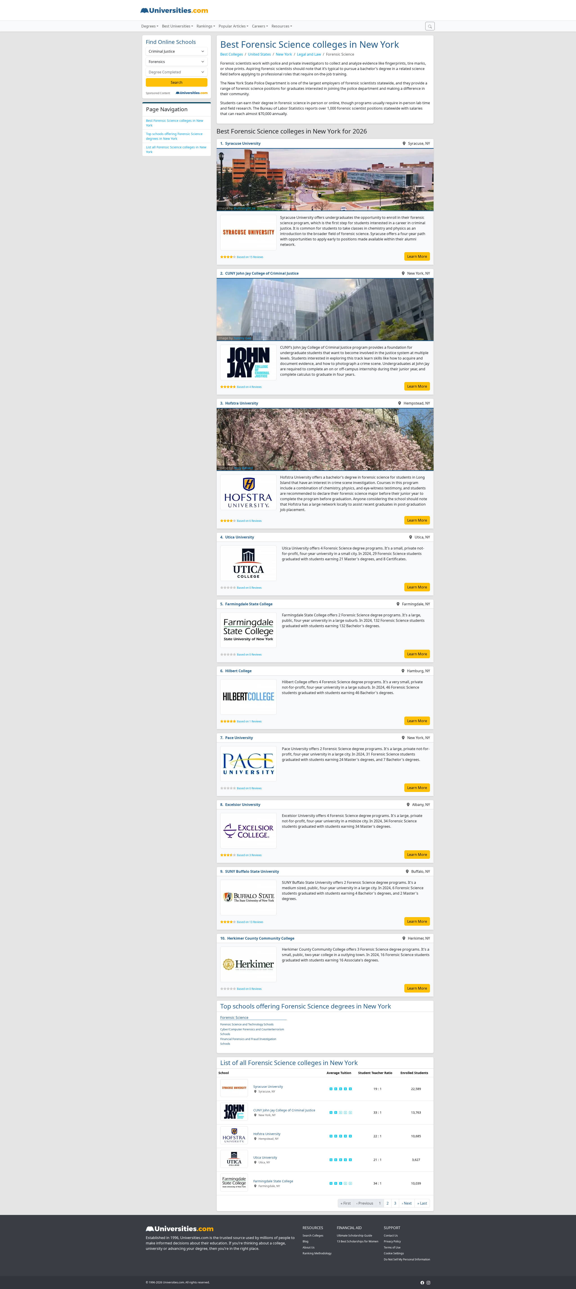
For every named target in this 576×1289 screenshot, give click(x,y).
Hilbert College (238, 670)
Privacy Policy (392, 1241)
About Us (309, 1247)
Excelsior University (242, 804)
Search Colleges (313, 1235)
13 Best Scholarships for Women (357, 1241)
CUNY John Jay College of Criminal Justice (262, 273)
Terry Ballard (243, 468)
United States (259, 54)
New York (284, 54)
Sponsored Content (158, 93)
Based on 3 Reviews (249, 855)
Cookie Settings (394, 1253)
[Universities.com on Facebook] (422, 1282)
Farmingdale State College (248, 604)
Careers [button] (258, 26)
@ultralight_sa (244, 208)
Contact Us (391, 1235)
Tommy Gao (242, 338)
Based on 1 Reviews (249, 721)
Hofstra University (241, 403)
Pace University (239, 737)
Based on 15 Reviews (250, 257)
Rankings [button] (204, 26)
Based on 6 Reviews (249, 521)
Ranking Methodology (317, 1253)
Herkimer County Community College (260, 938)
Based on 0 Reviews (249, 588)
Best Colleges (231, 54)
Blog (305, 1241)
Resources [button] (280, 26)
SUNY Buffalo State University (252, 871)
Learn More (417, 256)
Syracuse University (243, 143)
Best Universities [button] (176, 26)
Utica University (239, 537)
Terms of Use (392, 1247)
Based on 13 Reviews (250, 922)
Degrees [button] (148, 26)
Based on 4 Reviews (249, 387)
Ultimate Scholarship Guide (354, 1235)
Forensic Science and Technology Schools (247, 1024)
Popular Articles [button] (232, 26)
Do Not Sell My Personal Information (407, 1259)
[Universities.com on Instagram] (428, 1282)
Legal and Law (309, 54)
